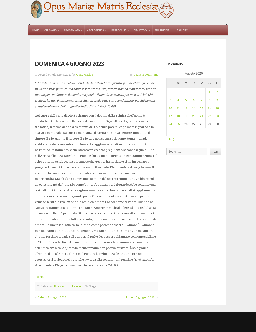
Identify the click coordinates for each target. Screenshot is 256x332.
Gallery (182, 30)
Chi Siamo (50, 30)
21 (201, 116)
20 (193, 116)
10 (170, 108)
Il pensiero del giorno (68, 286)
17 (170, 116)
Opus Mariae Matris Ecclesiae (102, 9)
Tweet (39, 277)
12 (186, 108)
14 (201, 108)
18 (178, 116)
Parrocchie (119, 30)
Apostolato (72, 30)
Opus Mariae (84, 74)
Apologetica (95, 30)
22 (209, 116)
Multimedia (162, 30)
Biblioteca (141, 30)
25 (178, 124)
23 (217, 116)
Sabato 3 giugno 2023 (52, 297)
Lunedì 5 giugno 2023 (140, 297)
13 (193, 108)
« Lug (170, 139)
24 (170, 124)
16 (217, 108)
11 (178, 108)
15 (209, 108)
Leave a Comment (146, 74)
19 (186, 116)
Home (35, 30)
